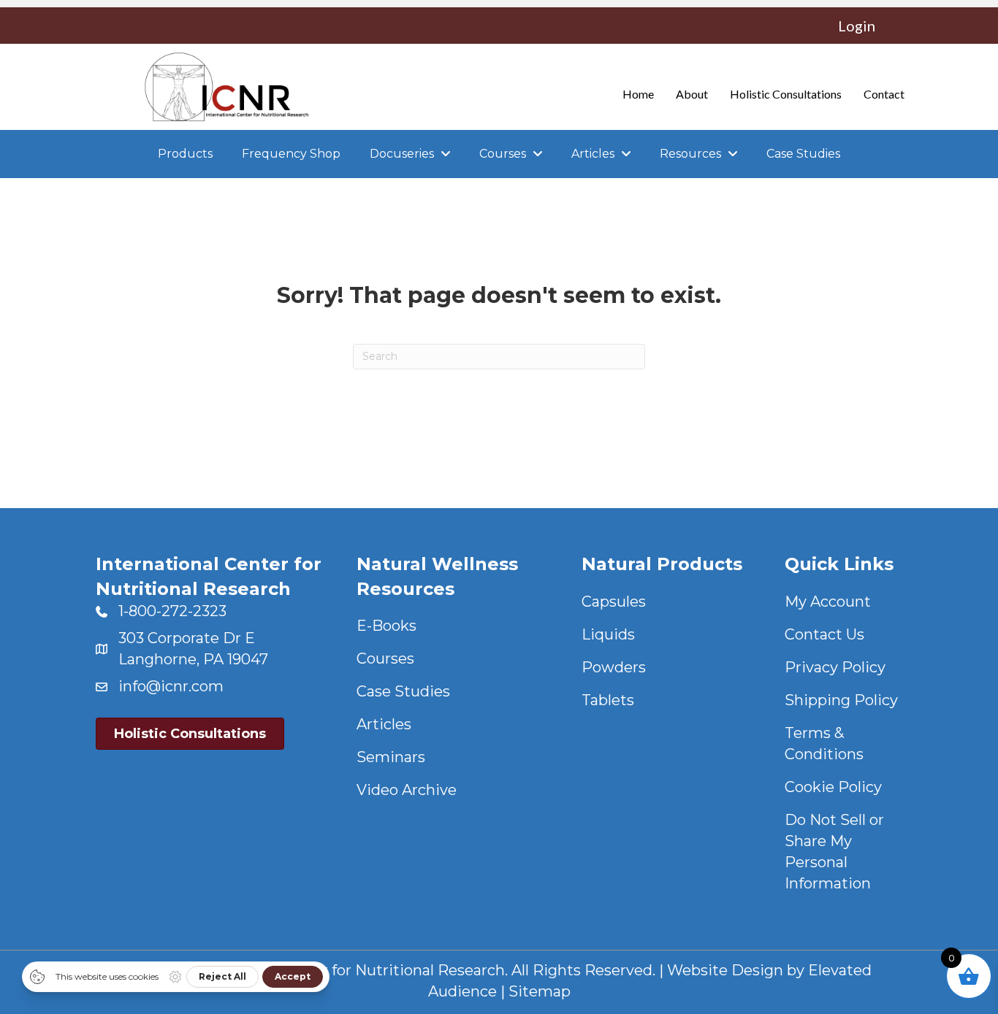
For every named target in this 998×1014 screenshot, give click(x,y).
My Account (828, 601)
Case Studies (403, 691)
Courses (385, 658)
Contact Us (824, 634)
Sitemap (539, 991)
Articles (384, 724)
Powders (614, 667)
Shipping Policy (841, 700)
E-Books (386, 625)
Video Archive (407, 790)
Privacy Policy (835, 667)
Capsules (614, 601)
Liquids (608, 634)
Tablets (608, 700)
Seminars (391, 757)
